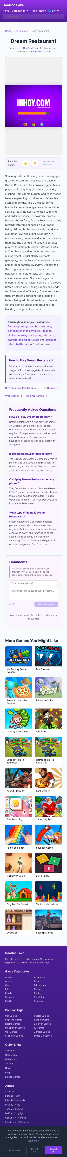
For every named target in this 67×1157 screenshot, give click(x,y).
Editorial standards (41, 51)
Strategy (38, 1001)
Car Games (11, 1016)
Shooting (9, 997)
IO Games (39, 1027)
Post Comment (46, 604)
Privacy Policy (12, 1104)
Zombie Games (42, 1031)
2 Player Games (42, 1024)
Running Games (42, 1019)
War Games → (13, 395)
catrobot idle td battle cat (23, 339)
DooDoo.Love (13, 5)
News (42, 10)
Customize (14, 1150)
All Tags (9, 1063)
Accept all (53, 1150)
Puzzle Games (41, 1016)
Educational (40, 985)
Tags (34, 10)
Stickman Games (14, 1035)
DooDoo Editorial (32, 48)
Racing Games (12, 1024)
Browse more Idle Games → (22, 388)
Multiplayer (40, 989)
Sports (8, 1001)
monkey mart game (29, 335)
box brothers (43, 326)
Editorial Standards (15, 1100)
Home (6, 10)
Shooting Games (13, 1019)
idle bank (48, 335)
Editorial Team (12, 1096)
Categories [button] (20, 10)
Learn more (33, 1140)
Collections (11, 1055)
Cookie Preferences (15, 1117)
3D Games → (51, 388)
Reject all (34, 1150)
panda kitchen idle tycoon (24, 330)
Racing (37, 993)
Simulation (39, 997)
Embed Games (12, 1076)
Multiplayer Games (15, 1027)
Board (37, 981)
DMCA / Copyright (14, 1113)
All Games (20, 31)
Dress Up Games (43, 1035)
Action (8, 977)
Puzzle (8, 993)
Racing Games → (36, 395)
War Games (11, 1031)
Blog (7, 1072)
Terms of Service (14, 1109)
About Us (10, 1091)
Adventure (39, 977)
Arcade (9, 981)
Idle (7, 989)
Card (7, 985)
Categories (11, 1059)
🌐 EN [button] (53, 10)
